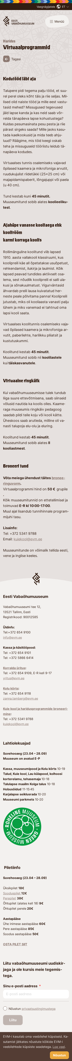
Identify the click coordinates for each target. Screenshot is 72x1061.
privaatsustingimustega (38, 1009)
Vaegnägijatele (46, 6)
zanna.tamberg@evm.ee (20, 698)
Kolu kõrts (10, 688)
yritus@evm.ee (13, 678)
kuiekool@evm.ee (28, 539)
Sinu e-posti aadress (20, 986)
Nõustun (32, 1009)
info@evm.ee (12, 637)
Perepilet (9, 898)
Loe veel (59, 1047)
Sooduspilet (12, 893)
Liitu (13, 1020)
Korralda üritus (14, 668)
